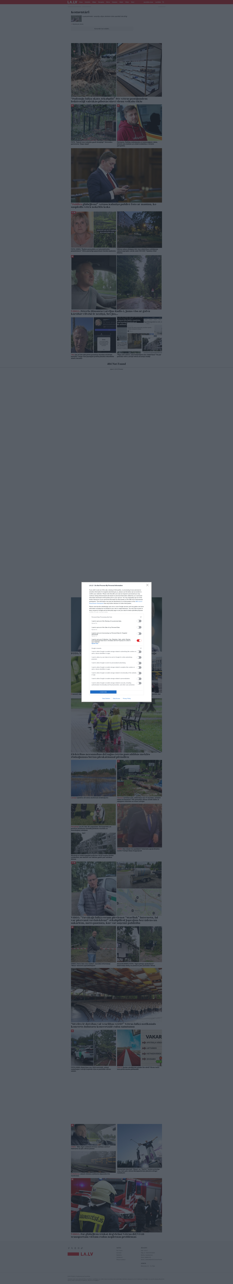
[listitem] (116, 617)
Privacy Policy (127, 698)
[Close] (148, 585)
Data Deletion (106, 698)
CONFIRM (103, 692)
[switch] (139, 621)
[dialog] (116, 642)
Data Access (116, 698)
